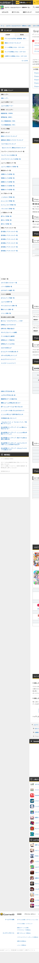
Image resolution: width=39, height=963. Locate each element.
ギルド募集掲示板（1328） (8, 121)
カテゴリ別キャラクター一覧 (9, 282)
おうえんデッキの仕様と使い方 (9, 351)
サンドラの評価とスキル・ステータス (15, 52)
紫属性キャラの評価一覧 (7, 189)
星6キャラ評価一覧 (6, 220)
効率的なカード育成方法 (7, 340)
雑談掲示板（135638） (7, 113)
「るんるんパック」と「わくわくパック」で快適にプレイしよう (14, 422)
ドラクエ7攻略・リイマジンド (24, 924)
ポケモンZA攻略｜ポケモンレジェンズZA (27, 919)
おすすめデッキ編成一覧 (7, 290)
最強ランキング (27, 12)
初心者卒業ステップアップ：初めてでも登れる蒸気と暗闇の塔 (14, 438)
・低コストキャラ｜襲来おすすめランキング (13, 148)
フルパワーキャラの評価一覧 (9, 155)
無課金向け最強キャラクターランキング (12, 140)
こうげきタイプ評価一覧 (7, 197)
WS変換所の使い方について (8, 418)
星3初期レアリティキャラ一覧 (9, 239)
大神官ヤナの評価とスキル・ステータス (16, 56)
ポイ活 (12, 2)
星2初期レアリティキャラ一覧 (9, 235)
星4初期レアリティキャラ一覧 (9, 243)
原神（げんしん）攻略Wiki (24, 933)
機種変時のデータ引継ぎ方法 (9, 399)
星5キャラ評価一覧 (6, 224)
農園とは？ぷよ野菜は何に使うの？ (11, 403)
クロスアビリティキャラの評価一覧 (11, 159)
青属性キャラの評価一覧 (7, 178)
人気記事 (7, 34)
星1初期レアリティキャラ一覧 (9, 231)
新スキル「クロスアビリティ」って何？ (12, 321)
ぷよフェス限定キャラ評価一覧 (9, 166)
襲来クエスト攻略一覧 (7, 309)
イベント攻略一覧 (6, 313)
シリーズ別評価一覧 (6, 286)
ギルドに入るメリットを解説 (9, 332)
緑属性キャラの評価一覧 (7, 182)
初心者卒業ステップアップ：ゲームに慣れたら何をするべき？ (14, 427)
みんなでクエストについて (8, 359)
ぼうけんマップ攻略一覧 (7, 298)
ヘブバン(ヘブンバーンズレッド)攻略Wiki (27, 937)
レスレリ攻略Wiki (21, 945)
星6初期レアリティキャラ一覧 (9, 251)
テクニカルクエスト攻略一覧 (9, 305)
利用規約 (19, 914)
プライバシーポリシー (30, 914)
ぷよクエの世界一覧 (6, 302)
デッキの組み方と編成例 (7, 336)
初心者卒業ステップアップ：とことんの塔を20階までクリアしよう (14, 433)
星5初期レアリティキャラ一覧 (9, 247)
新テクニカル (15, 12)
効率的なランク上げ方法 (7, 344)
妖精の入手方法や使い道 (7, 391)
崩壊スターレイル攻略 (22, 928)
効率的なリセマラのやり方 (8, 325)
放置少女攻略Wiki (21, 941)
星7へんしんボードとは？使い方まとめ (12, 406)
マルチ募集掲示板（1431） (8, 125)
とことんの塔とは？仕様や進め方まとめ (12, 414)
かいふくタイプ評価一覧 (7, 201)
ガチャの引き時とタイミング (9, 355)
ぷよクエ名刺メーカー (7, 106)
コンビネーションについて (8, 363)
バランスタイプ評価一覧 (7, 208)
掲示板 (22, 34)
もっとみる (25, 60)
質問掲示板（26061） (7, 117)
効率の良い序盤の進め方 (7, 328)
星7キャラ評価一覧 (6, 216)
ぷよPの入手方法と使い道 (8, 395)
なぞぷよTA (5, 12)
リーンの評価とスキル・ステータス (14, 47)
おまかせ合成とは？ (6, 348)
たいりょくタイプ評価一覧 (8, 205)
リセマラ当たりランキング (8, 144)
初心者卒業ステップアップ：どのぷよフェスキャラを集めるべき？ (14, 448)
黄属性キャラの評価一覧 (7, 186)
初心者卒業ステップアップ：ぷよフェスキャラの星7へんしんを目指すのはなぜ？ (14, 443)
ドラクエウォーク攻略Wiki (24, 930)
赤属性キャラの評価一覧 (7, 174)
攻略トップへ (4, 98)
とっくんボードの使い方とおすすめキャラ (12, 410)
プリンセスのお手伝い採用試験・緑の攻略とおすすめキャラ (17, 38)
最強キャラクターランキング (13, 43)
